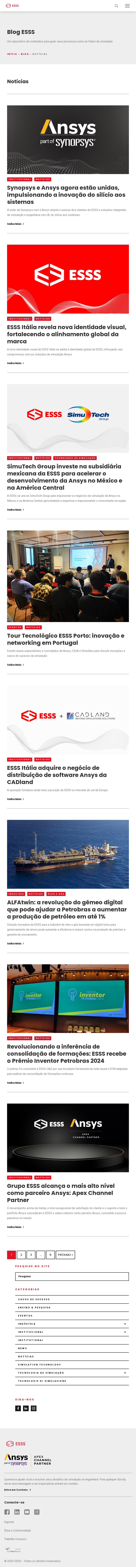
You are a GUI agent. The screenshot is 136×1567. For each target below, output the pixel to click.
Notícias (43, 179)
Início (12, 54)
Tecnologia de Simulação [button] (41, 1372)
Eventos (15, 627)
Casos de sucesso (34, 1299)
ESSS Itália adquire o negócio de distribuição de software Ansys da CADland (57, 775)
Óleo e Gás (56, 894)
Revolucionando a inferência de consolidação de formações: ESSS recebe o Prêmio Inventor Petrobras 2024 (66, 1054)
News (22, 1348)
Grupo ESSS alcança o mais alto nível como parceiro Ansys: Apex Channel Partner (61, 1193)
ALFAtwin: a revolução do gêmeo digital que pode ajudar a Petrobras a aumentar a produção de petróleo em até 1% (67, 909)
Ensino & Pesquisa (34, 1307)
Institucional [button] (31, 1332)
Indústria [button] (27, 1323)
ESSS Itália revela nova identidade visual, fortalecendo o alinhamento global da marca (66, 334)
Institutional (31, 1340)
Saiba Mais (14, 224)
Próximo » (65, 1255)
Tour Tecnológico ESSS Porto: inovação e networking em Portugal (65, 639)
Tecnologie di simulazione (42, 1380)
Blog (25, 54)
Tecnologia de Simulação (75, 458)
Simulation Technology (39, 1364)
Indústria (16, 894)
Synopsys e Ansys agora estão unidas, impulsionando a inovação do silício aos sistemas (66, 195)
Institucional (19, 179)
